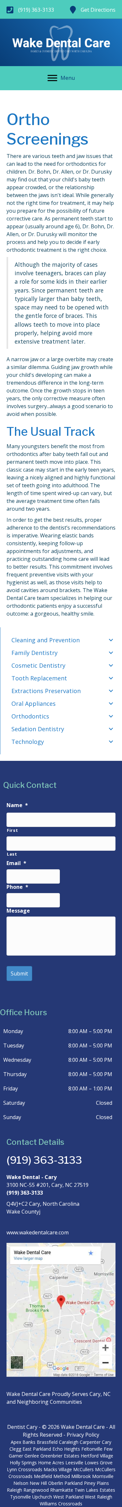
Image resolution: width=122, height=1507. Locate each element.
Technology (27, 742)
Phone (17, 887)
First (12, 830)
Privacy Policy (83, 1434)
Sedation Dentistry (37, 729)
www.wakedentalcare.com (38, 1232)
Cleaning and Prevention (45, 640)
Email (16, 863)
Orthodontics (30, 716)
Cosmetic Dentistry (38, 665)
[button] (110, 640)
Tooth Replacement (39, 678)
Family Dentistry (34, 653)
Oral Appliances (33, 703)
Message (18, 910)
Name (17, 805)
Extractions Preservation (46, 691)
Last (12, 854)
